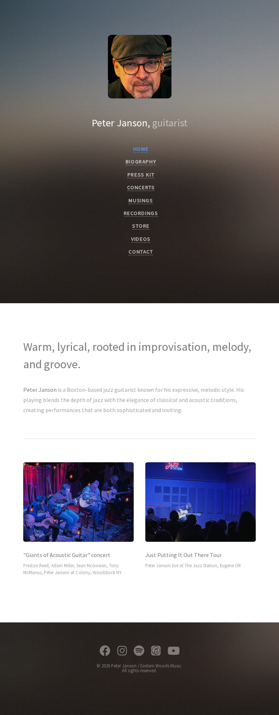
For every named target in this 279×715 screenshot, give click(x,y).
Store (141, 226)
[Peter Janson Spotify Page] (139, 652)
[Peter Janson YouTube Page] (173, 652)
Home (141, 149)
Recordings (141, 213)
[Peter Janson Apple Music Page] (156, 652)
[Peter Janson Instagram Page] (122, 652)
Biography (141, 161)
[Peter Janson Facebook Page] (105, 652)
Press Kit (141, 174)
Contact (141, 251)
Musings (141, 200)
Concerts (141, 187)
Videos (141, 239)
